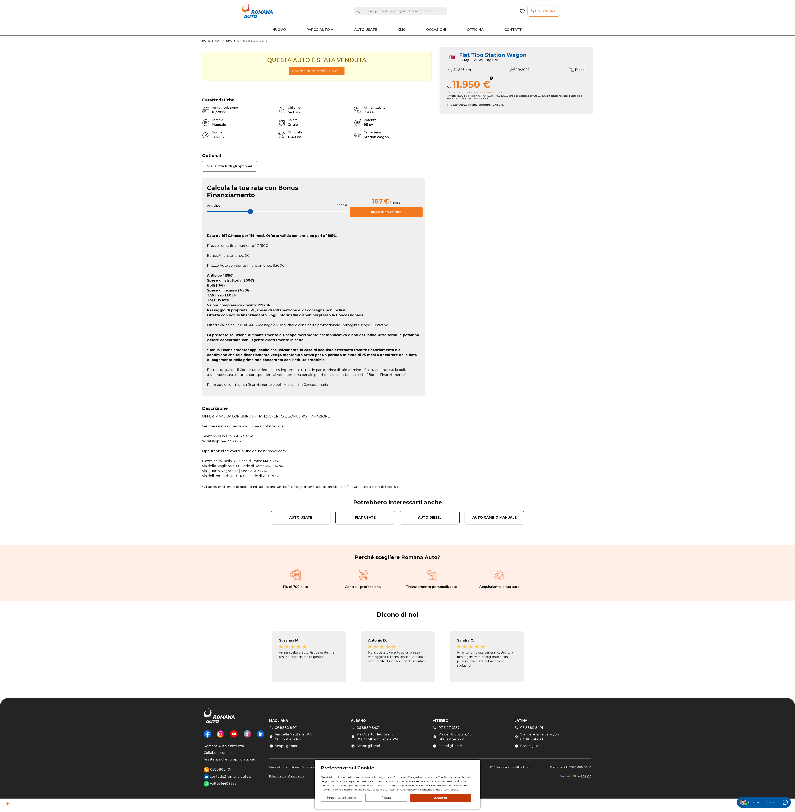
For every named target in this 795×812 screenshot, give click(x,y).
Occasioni (436, 30)
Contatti (513, 30)
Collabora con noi (218, 753)
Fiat (218, 40)
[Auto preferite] (522, 11)
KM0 (401, 30)
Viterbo (440, 721)
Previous (261, 663)
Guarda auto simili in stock (317, 71)
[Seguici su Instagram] (220, 737)
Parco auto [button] (319, 30)
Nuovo (279, 30)
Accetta (440, 798)
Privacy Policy (361, 789)
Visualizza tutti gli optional (229, 166)
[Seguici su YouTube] (233, 737)
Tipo (228, 40)
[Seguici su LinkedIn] (260, 737)
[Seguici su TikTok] (247, 737)
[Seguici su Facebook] (207, 737)
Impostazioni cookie (341, 798)
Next (534, 663)
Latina (520, 721)
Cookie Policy (330, 789)
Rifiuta (386, 798)
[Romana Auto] (257, 11)
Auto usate (365, 30)
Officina (475, 30)
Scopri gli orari (286, 746)
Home (206, 40)
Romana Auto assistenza (224, 746)
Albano (358, 721)
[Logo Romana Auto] (219, 719)
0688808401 (545, 11)
